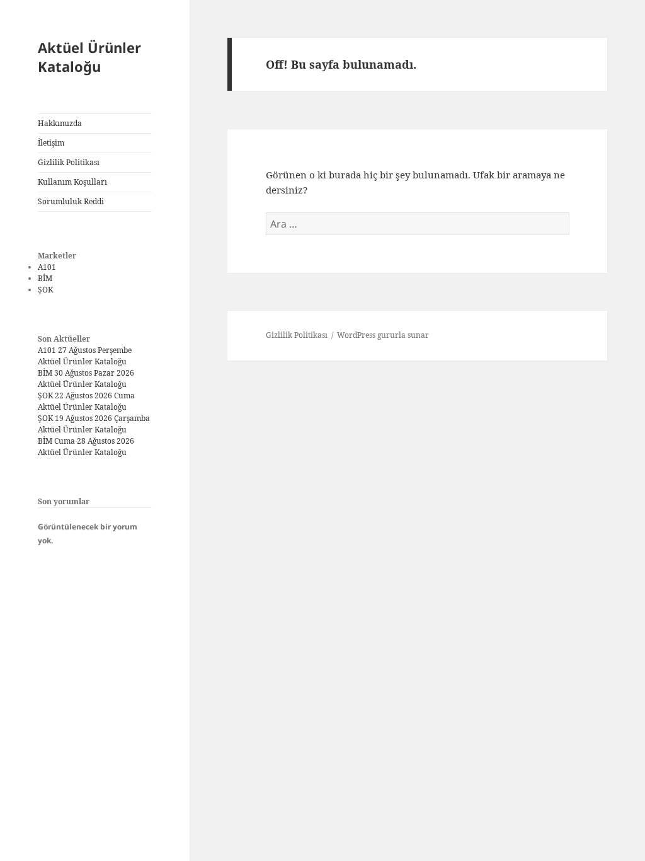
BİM (45, 278)
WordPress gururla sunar (383, 335)
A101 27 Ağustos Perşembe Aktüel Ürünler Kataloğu (85, 356)
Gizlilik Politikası (69, 162)
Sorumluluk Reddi (71, 201)
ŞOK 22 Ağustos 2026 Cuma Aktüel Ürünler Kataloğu (86, 401)
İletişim (51, 142)
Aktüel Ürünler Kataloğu (89, 57)
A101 (47, 267)
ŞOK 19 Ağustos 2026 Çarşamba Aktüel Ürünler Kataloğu (94, 424)
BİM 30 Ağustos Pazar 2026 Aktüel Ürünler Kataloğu (86, 378)
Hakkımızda (60, 123)
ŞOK (45, 289)
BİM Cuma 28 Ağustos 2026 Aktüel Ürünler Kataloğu (86, 447)
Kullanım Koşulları (72, 181)
